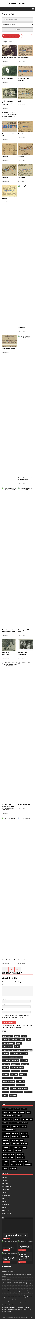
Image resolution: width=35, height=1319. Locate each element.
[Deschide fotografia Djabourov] (9, 190)
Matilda (5, 1074)
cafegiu (17, 1046)
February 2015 (6, 1204)
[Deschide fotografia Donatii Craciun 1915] (9, 341)
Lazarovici (15, 1071)
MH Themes (28, 1317)
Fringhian (25, 1064)
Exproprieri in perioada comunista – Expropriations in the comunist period (24, 1255)
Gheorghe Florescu (17, 1067)
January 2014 (5, 1210)
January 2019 (5, 1198)
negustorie (20, 1085)
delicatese (6, 1064)
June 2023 (4, 1180)
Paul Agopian (22, 1088)
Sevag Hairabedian (16, 1092)
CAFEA (28, 1039)
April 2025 (4, 1177)
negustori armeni (8, 1085)
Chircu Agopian (8, 1248)
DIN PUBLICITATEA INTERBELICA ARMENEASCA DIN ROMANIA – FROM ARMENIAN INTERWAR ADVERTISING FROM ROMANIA (17, 1310)
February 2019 (6, 1195)
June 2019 (4, 1192)
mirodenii (23, 1074)
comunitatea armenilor (10, 1060)
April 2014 (4, 1207)
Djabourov (15, 1064)
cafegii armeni (7, 1046)
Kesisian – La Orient (7, 1271)
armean (17, 1036)
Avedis (5, 1039)
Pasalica (5, 1088)
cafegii (19, 1043)
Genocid (5, 1067)
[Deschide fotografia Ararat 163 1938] (25, 50)
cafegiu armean (8, 1050)
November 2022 (6, 1186)
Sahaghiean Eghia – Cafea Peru (9, 1259)
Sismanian (28, 1092)
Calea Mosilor (27, 1050)
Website (4, 1010)
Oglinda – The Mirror (15, 1235)
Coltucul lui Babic (6, 1279)
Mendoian (14, 1074)
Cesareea (5, 1053)
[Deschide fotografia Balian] (25, 93)
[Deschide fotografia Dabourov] (25, 170)
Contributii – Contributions (9, 1305)
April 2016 (4, 1201)
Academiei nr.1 (7, 1036)
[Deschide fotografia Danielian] (25, 126)
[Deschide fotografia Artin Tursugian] (9, 71)
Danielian (24, 1060)
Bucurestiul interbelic (16, 1039)
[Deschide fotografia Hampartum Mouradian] (9, 645)
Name (4, 999)
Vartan (5, 1095)
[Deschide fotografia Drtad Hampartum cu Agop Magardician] (9, 557)
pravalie (5, 1092)
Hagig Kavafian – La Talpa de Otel (24, 1247)
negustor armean (8, 1081)
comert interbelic (16, 1057)
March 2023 (5, 1183)
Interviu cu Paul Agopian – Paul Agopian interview (16, 1302)
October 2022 (5, 1189)
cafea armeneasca (8, 1043)
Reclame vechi (26, 36)
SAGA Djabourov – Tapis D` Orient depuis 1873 (15, 1287)
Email (3, 1004)
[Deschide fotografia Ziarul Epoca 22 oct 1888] (25, 557)
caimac (17, 1050)
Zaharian (13, 1095)
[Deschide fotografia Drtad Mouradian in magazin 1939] (25, 405)
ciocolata (14, 1053)
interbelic (6, 1071)
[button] (32, 8)
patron (13, 1088)
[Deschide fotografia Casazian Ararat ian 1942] (9, 126)
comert (5, 1057)
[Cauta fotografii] (17, 19)
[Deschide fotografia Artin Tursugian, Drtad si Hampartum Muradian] (9, 93)
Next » (18, 969)
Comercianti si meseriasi (11, 36)
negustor (18, 1078)
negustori (20, 1081)
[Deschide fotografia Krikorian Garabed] (25, 732)
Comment (5, 985)
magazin (24, 1071)
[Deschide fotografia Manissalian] (25, 888)
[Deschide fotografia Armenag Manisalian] (9, 50)
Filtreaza (17, 29)
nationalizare (7, 1078)
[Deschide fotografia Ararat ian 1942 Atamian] (25, 71)
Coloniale (23, 1053)
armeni (24, 1036)
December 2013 (6, 1213)
